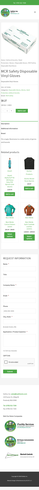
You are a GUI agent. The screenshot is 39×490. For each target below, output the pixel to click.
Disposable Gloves (21, 63)
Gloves (11, 63)
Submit (10, 371)
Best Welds (10, 218)
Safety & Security (11, 60)
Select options (10, 235)
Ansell (9, 171)
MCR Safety (9, 96)
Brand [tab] (3, 133)
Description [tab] (5, 124)
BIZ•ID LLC (29, 480)
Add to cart (22, 111)
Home (3, 60)
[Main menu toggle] (35, 12)
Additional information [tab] (9, 128)
